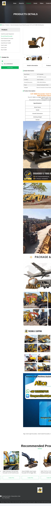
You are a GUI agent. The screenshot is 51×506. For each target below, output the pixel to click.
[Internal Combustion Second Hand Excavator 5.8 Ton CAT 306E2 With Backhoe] (36, 41)
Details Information (32, 65)
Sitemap (2, 502)
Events (35, 3)
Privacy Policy (8, 502)
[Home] (4, 3)
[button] (8, 463)
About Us (21, 3)
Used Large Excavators (31, 433)
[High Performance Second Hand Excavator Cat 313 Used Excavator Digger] (11, 460)
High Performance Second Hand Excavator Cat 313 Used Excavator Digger (11, 472)
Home (14, 3)
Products (28, 3)
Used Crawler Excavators (44, 433)
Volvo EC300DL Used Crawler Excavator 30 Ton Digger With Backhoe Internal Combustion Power (29, 472)
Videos (41, 3)
